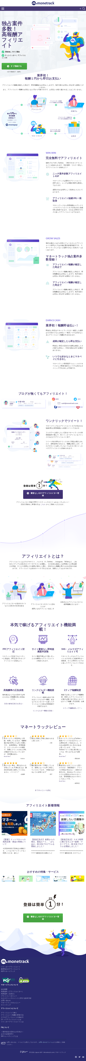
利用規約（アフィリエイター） (12, 991)
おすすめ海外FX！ (7, 1034)
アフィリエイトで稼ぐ (9, 1013)
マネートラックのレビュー (10, 1003)
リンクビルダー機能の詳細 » (43, 711)
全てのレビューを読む (43, 790)
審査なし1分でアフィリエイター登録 (44, 494)
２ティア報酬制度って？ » (72, 708)
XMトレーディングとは (9, 1036)
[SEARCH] (83, 8)
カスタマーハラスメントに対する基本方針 (16, 998)
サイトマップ (6, 1005)
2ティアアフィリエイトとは (11, 1019)
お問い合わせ (6, 1000)
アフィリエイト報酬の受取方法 (12, 1015)
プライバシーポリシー (9, 996)
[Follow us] (80, 8)
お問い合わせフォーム (46, 1042)
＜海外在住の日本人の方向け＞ (12, 1032)
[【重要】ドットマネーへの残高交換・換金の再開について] (14, 823)
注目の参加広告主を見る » (13, 704)
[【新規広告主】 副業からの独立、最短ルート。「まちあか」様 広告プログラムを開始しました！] (43, 823)
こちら (43, 504)
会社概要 (4, 989)
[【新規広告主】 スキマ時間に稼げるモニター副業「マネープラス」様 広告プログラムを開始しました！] (71, 823)
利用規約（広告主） (8, 994)
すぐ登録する (16, 66)
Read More (7, 756)
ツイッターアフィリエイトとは (12, 1022)
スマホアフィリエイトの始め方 (12, 1017)
